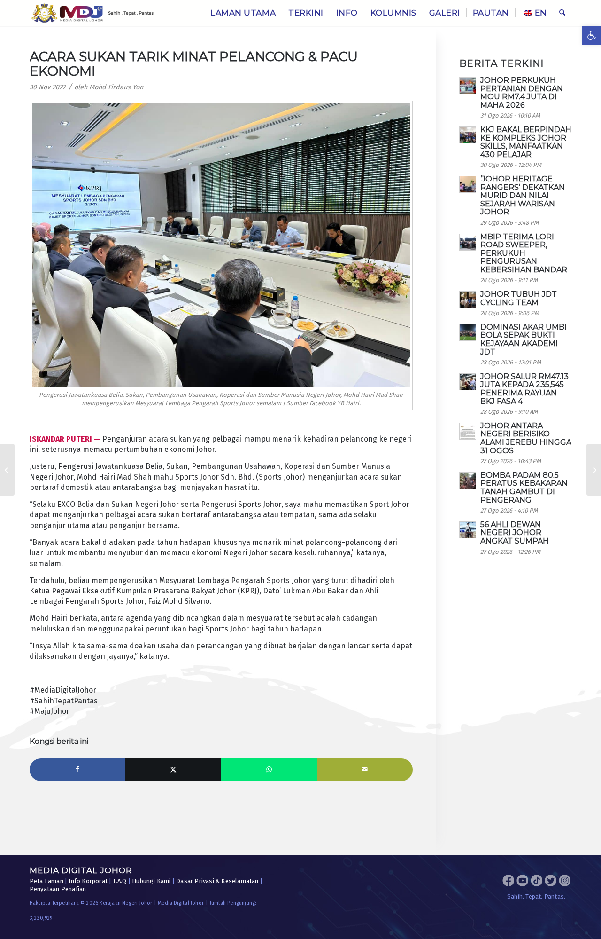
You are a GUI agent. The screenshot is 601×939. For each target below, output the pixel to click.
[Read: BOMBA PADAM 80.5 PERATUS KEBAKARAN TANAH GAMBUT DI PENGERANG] (467, 480)
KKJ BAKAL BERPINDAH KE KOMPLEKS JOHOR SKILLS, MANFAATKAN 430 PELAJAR (525, 142)
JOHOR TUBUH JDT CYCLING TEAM (518, 298)
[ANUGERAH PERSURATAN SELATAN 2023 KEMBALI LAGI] (593, 470)
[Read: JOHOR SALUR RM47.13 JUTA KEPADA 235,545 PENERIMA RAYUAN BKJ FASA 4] (467, 381)
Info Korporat (88, 880)
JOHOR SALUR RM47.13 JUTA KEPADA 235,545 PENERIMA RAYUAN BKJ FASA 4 (524, 389)
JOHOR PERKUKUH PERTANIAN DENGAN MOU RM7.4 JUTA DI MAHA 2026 (521, 93)
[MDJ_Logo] (93, 13)
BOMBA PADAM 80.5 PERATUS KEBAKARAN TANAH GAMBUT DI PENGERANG (524, 488)
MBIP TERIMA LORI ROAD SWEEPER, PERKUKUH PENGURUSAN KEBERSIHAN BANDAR (523, 253)
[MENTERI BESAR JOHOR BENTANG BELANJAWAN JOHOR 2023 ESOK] (7, 470)
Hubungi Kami (151, 880)
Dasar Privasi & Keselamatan (217, 880)
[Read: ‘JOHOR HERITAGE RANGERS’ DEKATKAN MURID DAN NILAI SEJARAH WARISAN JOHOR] (467, 184)
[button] (591, 35)
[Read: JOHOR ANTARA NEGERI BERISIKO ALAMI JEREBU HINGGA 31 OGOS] (467, 431)
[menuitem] (243, 13)
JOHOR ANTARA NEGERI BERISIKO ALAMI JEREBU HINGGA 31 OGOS (525, 438)
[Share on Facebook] (77, 769)
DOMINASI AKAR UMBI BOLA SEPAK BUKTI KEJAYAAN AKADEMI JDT (523, 339)
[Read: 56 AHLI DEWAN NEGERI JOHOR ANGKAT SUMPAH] (467, 529)
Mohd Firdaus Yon (116, 87)
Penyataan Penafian (58, 888)
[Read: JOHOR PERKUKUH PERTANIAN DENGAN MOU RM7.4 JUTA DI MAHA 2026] (467, 85)
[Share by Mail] (365, 769)
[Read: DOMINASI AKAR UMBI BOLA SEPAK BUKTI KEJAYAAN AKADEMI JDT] (467, 332)
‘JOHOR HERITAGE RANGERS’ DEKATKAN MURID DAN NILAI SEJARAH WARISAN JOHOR (522, 195)
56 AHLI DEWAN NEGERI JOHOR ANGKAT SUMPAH (514, 532)
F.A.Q (120, 880)
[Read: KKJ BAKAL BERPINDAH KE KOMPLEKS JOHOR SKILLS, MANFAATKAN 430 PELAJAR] (467, 134)
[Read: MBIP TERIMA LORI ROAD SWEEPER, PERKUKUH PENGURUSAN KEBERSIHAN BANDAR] (467, 242)
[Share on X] (173, 769)
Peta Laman (46, 880)
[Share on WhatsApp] (269, 769)
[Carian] (562, 13)
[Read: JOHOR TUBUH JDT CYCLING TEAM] (467, 299)
